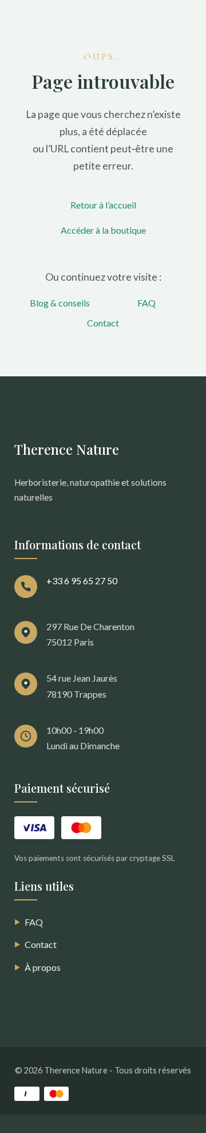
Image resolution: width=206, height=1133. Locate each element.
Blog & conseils (60, 302)
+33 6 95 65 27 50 (81, 580)
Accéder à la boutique (103, 230)
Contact (103, 322)
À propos (37, 967)
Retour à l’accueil (103, 204)
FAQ (146, 302)
